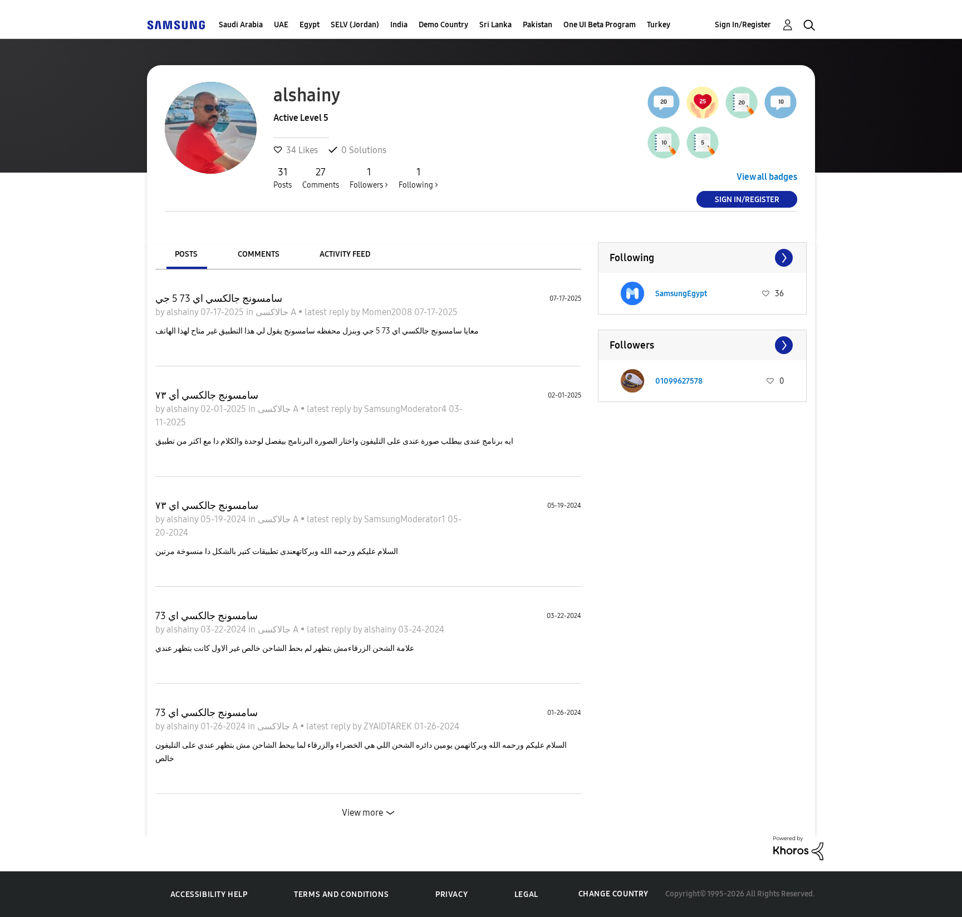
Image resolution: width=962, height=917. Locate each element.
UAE (281, 25)
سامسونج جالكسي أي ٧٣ (206, 395)
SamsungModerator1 (406, 519)
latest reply (328, 312)
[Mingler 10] (780, 102)
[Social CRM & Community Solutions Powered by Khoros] (798, 847)
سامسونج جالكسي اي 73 (206, 616)
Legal (526, 894)
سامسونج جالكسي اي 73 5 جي (218, 298)
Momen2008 (388, 312)
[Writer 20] (741, 102)
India (399, 25)
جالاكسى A (277, 312)
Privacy (451, 894)
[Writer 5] (702, 142)
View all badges (767, 176)
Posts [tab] (186, 254)
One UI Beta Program (599, 25)
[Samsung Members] (176, 24)
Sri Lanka (495, 25)
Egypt (310, 25)
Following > (418, 178)
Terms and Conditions (341, 894)
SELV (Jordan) (355, 25)
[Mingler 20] (663, 102)
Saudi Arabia (241, 25)
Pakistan (537, 25)
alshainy (183, 312)
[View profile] (632, 293)
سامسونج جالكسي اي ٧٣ (206, 505)
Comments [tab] (258, 254)
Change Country (613, 894)
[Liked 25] (702, 102)
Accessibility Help (209, 894)
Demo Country (443, 25)
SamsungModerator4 (406, 409)
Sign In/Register (743, 25)
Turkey (658, 25)
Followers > (369, 178)
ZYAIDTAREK (389, 726)
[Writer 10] (663, 142)
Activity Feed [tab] (345, 254)
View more (362, 812)
